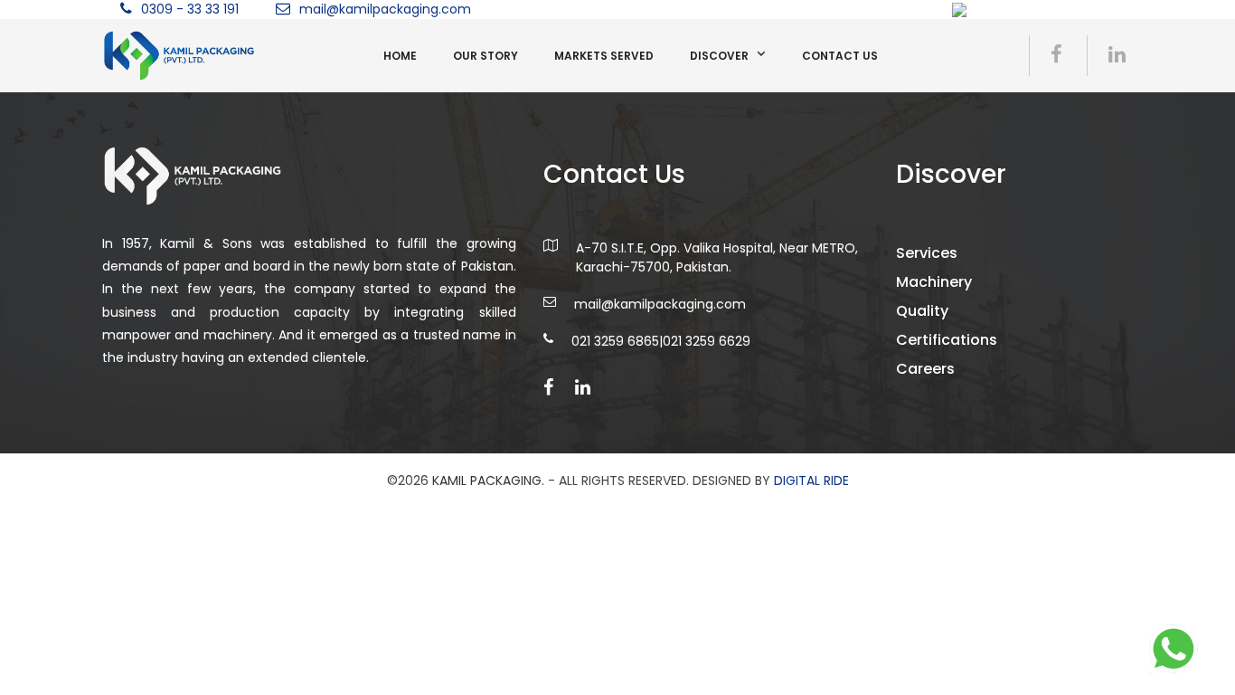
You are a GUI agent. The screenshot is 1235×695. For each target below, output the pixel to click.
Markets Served (604, 55)
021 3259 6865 (615, 341)
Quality (922, 310)
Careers (925, 368)
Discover (719, 55)
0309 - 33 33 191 (190, 9)
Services (926, 253)
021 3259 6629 (706, 341)
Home (400, 55)
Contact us (840, 55)
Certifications (946, 339)
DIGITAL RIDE (811, 480)
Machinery (934, 281)
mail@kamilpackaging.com (385, 9)
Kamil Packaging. (488, 480)
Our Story (485, 55)
